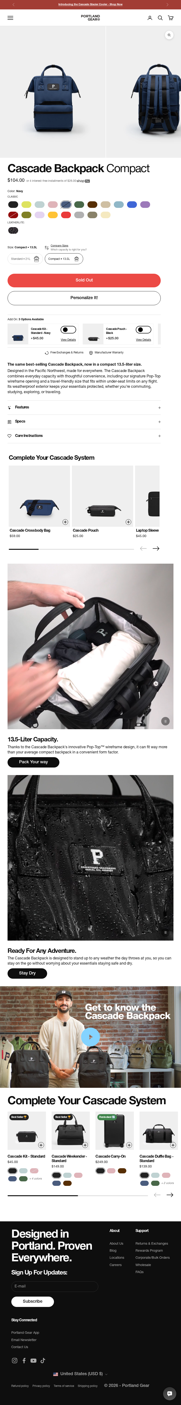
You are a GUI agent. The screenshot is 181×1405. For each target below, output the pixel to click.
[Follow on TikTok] (43, 1360)
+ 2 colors (167, 1183)
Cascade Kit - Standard (26, 1157)
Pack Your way (33, 762)
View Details (68, 340)
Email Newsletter (24, 1340)
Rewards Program (149, 1251)
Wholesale (143, 1265)
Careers (116, 1265)
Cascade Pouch (86, 531)
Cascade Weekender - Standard (69, 1159)
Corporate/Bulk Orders (153, 1258)
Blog (113, 1251)
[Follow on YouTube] (33, 1360)
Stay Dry (27, 973)
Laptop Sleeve (147, 531)
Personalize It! (84, 298)
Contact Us (19, 1347)
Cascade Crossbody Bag (30, 531)
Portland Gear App (25, 1333)
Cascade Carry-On (110, 1157)
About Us (116, 1244)
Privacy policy (41, 1386)
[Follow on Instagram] (14, 1360)
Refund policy (20, 1386)
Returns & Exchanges (152, 1244)
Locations (117, 1258)
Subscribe (32, 1302)
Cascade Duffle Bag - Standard (156, 1159)
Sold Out (84, 280)
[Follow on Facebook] (24, 1360)
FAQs (140, 1272)
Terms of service (64, 1386)
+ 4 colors (35, 1178)
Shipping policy (88, 1386)
